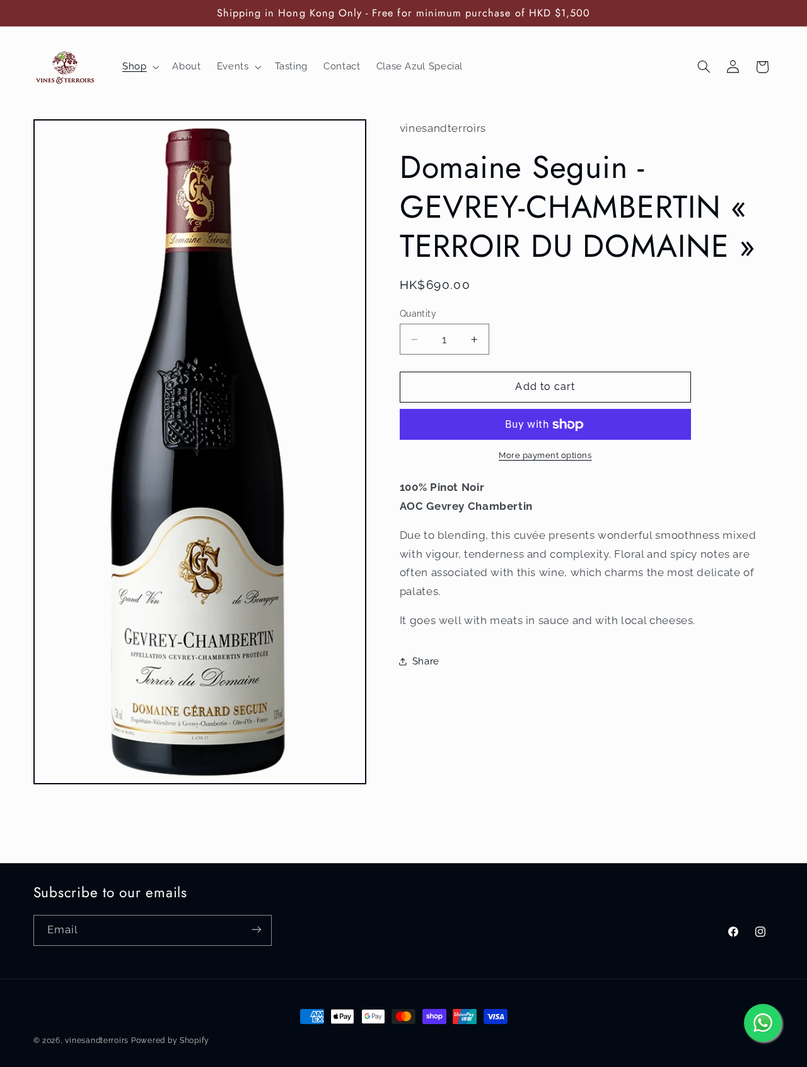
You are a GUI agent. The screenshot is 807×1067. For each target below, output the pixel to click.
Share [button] (425, 661)
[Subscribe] (255, 929)
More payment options (545, 456)
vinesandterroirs (97, 1040)
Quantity (418, 314)
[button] (139, 67)
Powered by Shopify (170, 1040)
